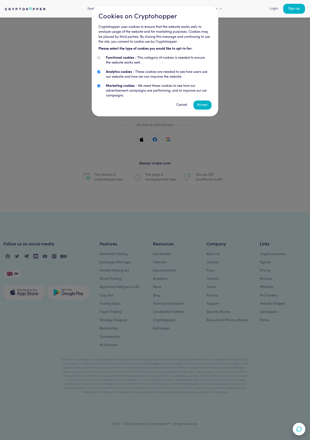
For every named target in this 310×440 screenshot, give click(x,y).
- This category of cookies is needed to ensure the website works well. (155, 60)
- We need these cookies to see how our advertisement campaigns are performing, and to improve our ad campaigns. (156, 90)
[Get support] (299, 429)
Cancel (181, 105)
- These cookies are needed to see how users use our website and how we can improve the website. (156, 74)
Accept (202, 105)
